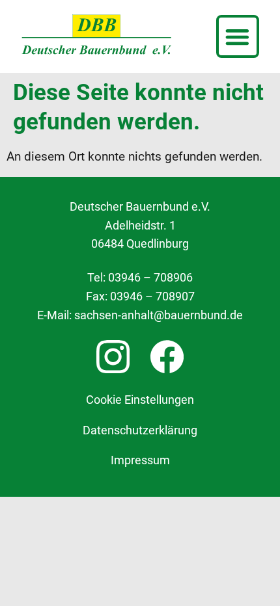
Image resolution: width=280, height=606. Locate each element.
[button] (237, 36)
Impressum (140, 460)
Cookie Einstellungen (140, 399)
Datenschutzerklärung (140, 430)
